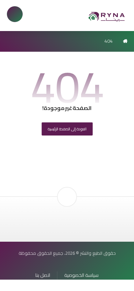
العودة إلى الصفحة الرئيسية (67, 128)
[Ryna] (106, 16)
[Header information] (67, 185)
